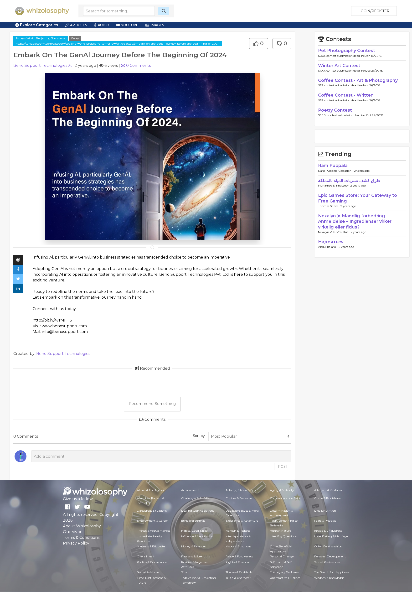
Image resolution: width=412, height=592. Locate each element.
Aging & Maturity (282, 490)
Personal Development (330, 556)
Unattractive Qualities (285, 578)
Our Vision (72, 532)
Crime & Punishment (329, 498)
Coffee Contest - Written (346, 95)
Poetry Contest (335, 110)
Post (283, 466)
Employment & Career (152, 520)
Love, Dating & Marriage (331, 536)
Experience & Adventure (242, 520)
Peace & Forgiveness (239, 556)
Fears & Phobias (325, 520)
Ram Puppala (333, 165)
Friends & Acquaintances (153, 530)
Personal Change (282, 556)
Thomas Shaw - (329, 206)
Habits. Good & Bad (194, 530)
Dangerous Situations (152, 510)
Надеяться (331, 241)
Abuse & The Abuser (150, 490)
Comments (138, 65)
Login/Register (374, 11)
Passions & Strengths (195, 556)
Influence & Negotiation (197, 536)
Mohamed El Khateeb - (334, 185)
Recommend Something (152, 403)
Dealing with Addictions (197, 510)
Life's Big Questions (283, 536)
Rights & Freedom (238, 562)
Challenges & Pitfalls (195, 498)
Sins (184, 572)
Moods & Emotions (238, 546)
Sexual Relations (148, 572)
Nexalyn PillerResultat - (334, 232)
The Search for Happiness (331, 572)
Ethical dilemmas (193, 520)
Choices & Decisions (239, 498)
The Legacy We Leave (284, 572)
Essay (75, 38)
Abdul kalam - (328, 247)
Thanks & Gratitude (239, 572)
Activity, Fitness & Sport (242, 490)
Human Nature (280, 530)
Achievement (190, 490)
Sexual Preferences (327, 562)
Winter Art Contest (339, 65)
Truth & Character (238, 578)
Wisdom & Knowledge (329, 578)
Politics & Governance (152, 562)
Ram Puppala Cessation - (336, 170)
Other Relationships (328, 546)
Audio (103, 25)
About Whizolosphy (82, 526)
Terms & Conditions (81, 537)
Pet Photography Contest (346, 50)
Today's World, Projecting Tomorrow (41, 38)
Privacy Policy (76, 543)
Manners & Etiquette (151, 546)
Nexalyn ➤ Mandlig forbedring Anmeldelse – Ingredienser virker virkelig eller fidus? (354, 221)
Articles (78, 25)
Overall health (146, 556)
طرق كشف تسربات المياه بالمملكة (349, 180)
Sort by (199, 436)
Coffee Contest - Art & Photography (358, 80)
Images (157, 25)
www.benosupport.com (64, 326)
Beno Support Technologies (40, 65)
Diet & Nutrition (325, 510)
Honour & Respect (238, 530)
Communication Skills (285, 498)
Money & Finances (193, 546)
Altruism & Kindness (328, 490)
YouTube (129, 25)
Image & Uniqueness (328, 530)
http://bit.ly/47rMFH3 (52, 320)
